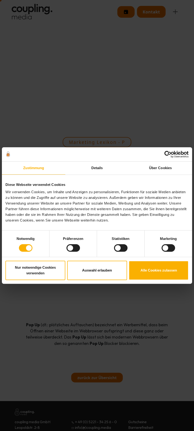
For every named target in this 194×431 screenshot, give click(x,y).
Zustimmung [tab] (33, 168)
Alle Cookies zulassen (159, 270)
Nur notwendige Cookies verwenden (35, 270)
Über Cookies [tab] (160, 168)
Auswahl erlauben (97, 270)
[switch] (73, 248)
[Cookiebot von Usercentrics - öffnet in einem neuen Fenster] (168, 154)
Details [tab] (97, 168)
